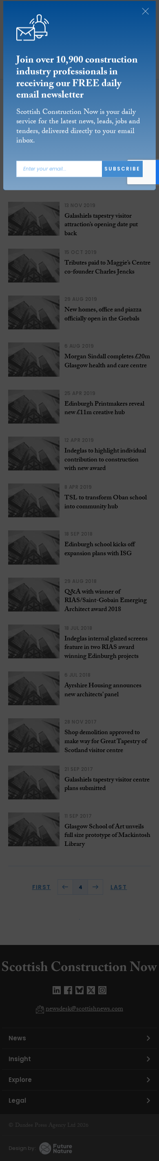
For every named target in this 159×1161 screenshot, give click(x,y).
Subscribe (122, 171)
